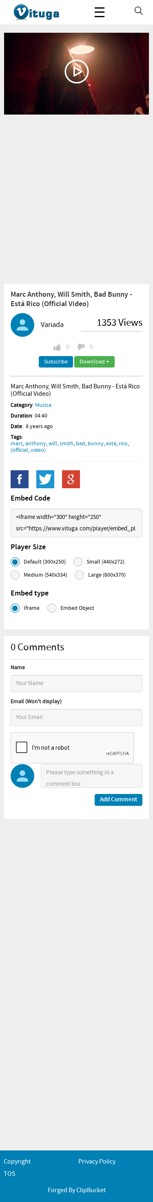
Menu (99, 12)
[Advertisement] (76, 198)
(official (19, 450)
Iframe (32, 608)
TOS (10, 1174)
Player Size (28, 547)
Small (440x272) (105, 562)
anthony (35, 443)
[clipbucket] (45, 12)
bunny (96, 443)
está (111, 443)
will (53, 443)
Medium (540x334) (45, 575)
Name (18, 667)
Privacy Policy (96, 1161)
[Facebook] (20, 479)
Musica (43, 405)
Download (93, 361)
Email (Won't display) (36, 701)
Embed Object (77, 608)
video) (38, 450)
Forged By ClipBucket (77, 1190)
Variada (52, 325)
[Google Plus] (71, 479)
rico (123, 443)
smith (66, 443)
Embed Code (30, 498)
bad (80, 443)
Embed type (30, 593)
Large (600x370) (107, 575)
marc (17, 443)
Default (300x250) (45, 562)
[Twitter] (45, 479)
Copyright (17, 1161)
